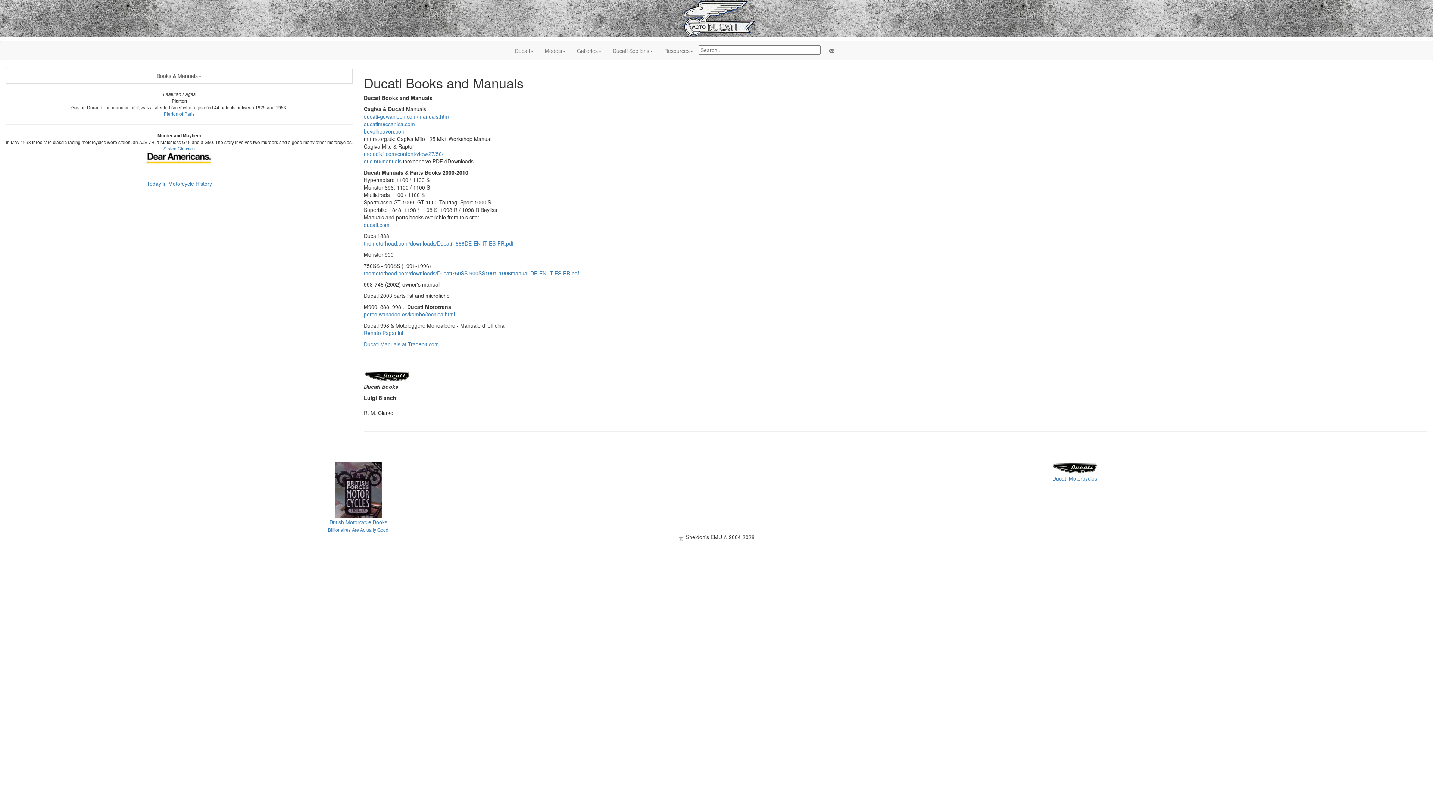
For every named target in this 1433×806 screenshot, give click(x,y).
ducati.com (377, 224)
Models (553, 50)
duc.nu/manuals (383, 161)
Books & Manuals (177, 75)
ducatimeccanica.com (389, 124)
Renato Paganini (383, 333)
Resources (677, 50)
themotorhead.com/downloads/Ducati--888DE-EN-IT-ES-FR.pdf (438, 243)
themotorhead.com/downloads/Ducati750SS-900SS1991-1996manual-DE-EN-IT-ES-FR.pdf (471, 273)
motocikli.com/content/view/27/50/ (403, 153)
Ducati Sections (631, 50)
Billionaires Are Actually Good (358, 530)
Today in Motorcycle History (179, 183)
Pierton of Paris (179, 113)
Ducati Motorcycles (1074, 478)
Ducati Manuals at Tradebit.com (401, 344)
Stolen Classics (179, 148)
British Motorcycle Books (358, 522)
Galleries (587, 50)
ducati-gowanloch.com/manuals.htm (406, 116)
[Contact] (830, 50)
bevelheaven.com (385, 131)
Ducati (522, 50)
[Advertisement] (716, 593)
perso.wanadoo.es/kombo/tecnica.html (409, 314)
